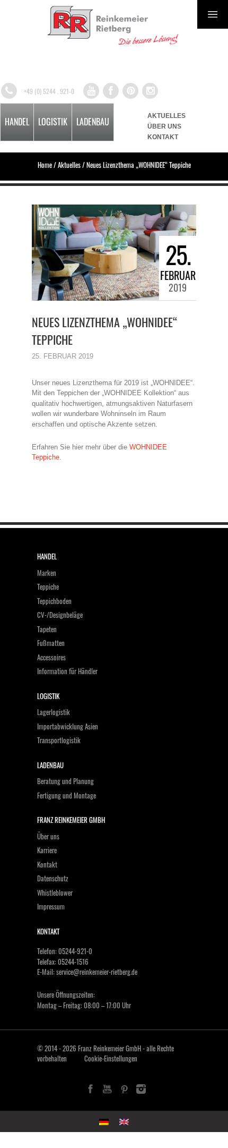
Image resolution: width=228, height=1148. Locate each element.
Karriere (47, 850)
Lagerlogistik (53, 712)
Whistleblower (55, 892)
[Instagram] (150, 91)
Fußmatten (51, 642)
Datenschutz (52, 878)
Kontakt (162, 137)
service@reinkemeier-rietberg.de (96, 971)
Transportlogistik (59, 740)
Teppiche (48, 586)
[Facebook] (111, 91)
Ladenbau (92, 121)
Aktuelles (166, 116)
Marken (46, 572)
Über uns (164, 126)
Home (45, 164)
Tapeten (47, 629)
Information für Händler (67, 671)
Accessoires (51, 657)
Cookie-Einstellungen (110, 1058)
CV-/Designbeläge (60, 614)
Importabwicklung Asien (67, 726)
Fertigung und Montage (66, 795)
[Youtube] (91, 91)
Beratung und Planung (65, 781)
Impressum (51, 906)
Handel (17, 121)
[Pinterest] (130, 91)
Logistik (52, 121)
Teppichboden (54, 601)
